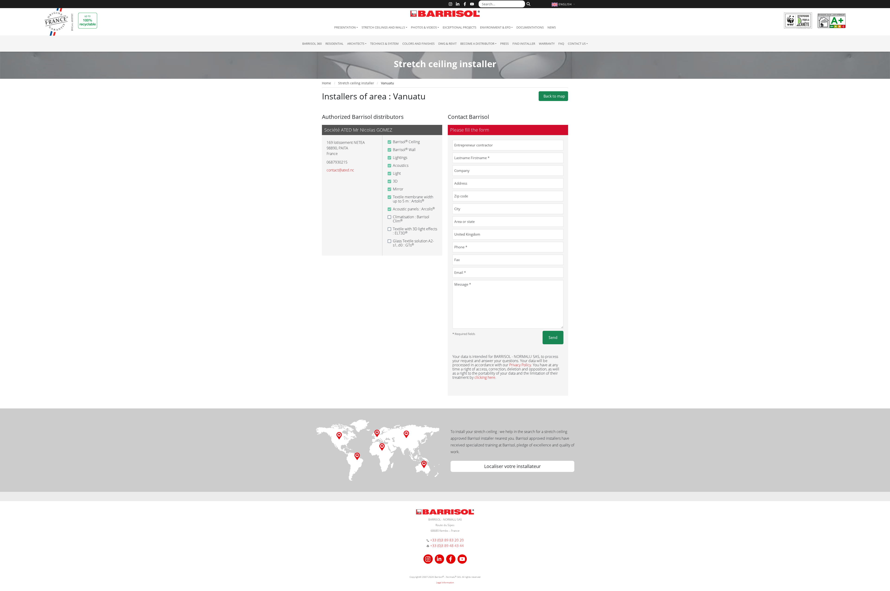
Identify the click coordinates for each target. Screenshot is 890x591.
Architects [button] (355, 43)
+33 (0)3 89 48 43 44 (447, 545)
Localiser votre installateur (512, 466)
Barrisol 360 (312, 43)
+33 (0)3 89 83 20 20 (447, 540)
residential (334, 43)
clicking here (484, 377)
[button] (563, 4)
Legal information (445, 582)
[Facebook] (465, 4)
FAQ (561, 43)
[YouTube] (472, 4)
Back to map (553, 96)
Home (326, 83)
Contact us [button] (577, 43)
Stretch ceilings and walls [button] (383, 27)
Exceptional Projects (459, 27)
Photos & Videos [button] (424, 27)
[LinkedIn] (458, 4)
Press (504, 43)
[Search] (527, 3)
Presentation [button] (345, 27)
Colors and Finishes (418, 43)
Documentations (530, 27)
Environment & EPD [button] (495, 27)
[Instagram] (450, 4)
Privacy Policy (520, 364)
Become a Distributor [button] (477, 43)
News (551, 27)
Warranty (547, 43)
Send (553, 337)
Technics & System (384, 43)
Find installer (523, 43)
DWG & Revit (447, 43)
